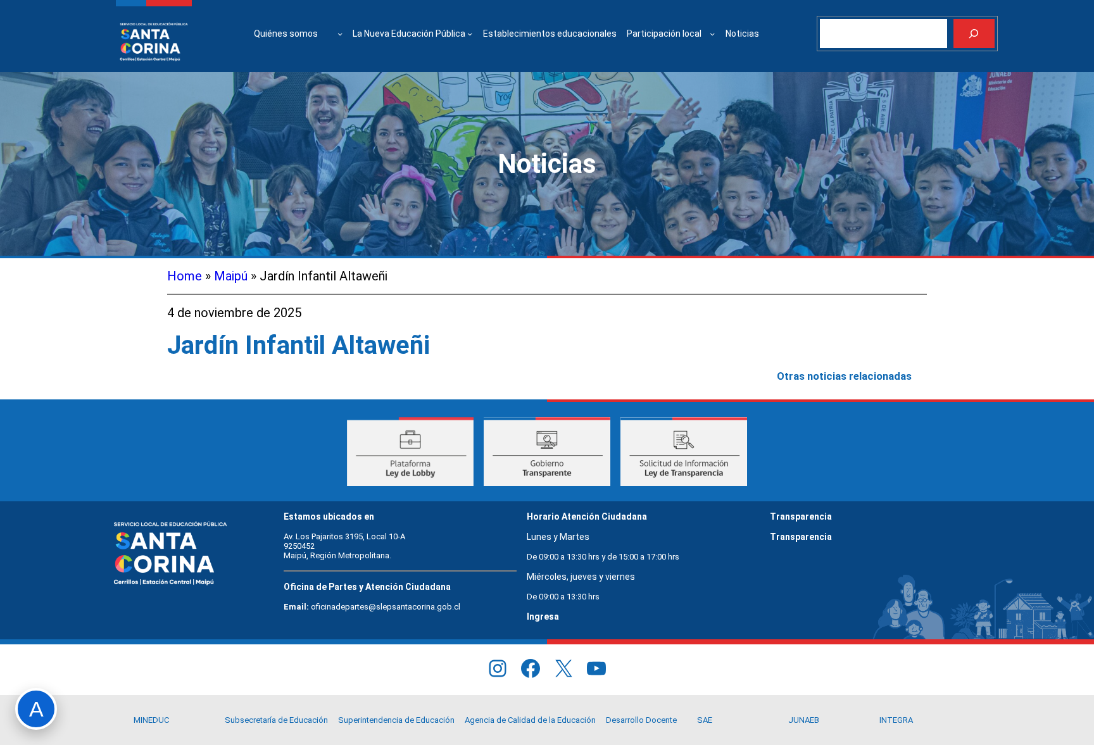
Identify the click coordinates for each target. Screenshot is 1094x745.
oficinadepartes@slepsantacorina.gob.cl (385, 606)
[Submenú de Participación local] (712, 33)
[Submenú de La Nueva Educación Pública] (469, 33)
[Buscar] (974, 34)
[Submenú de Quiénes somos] (340, 33)
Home (184, 276)
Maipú (231, 276)
